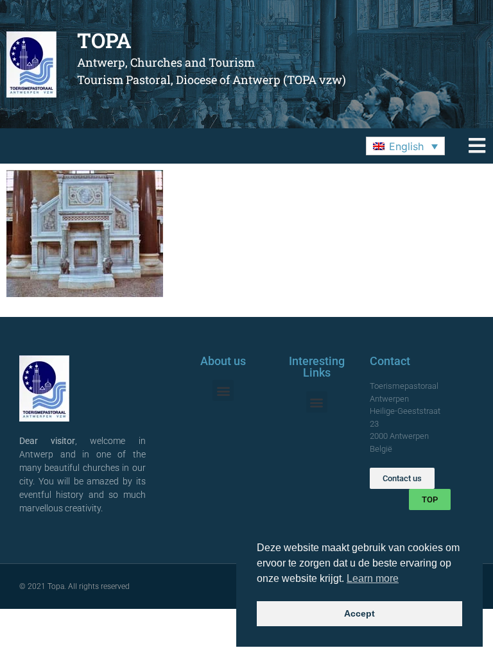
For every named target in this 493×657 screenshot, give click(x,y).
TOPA (104, 40)
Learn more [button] (373, 578)
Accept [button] (359, 613)
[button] (405, 146)
